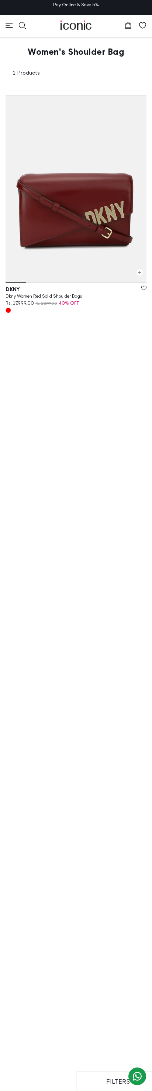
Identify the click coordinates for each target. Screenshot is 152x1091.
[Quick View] (140, 272)
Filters (118, 1081)
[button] (9, 25)
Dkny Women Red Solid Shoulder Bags (44, 296)
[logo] (76, 25)
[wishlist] (142, 25)
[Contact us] (137, 1076)
